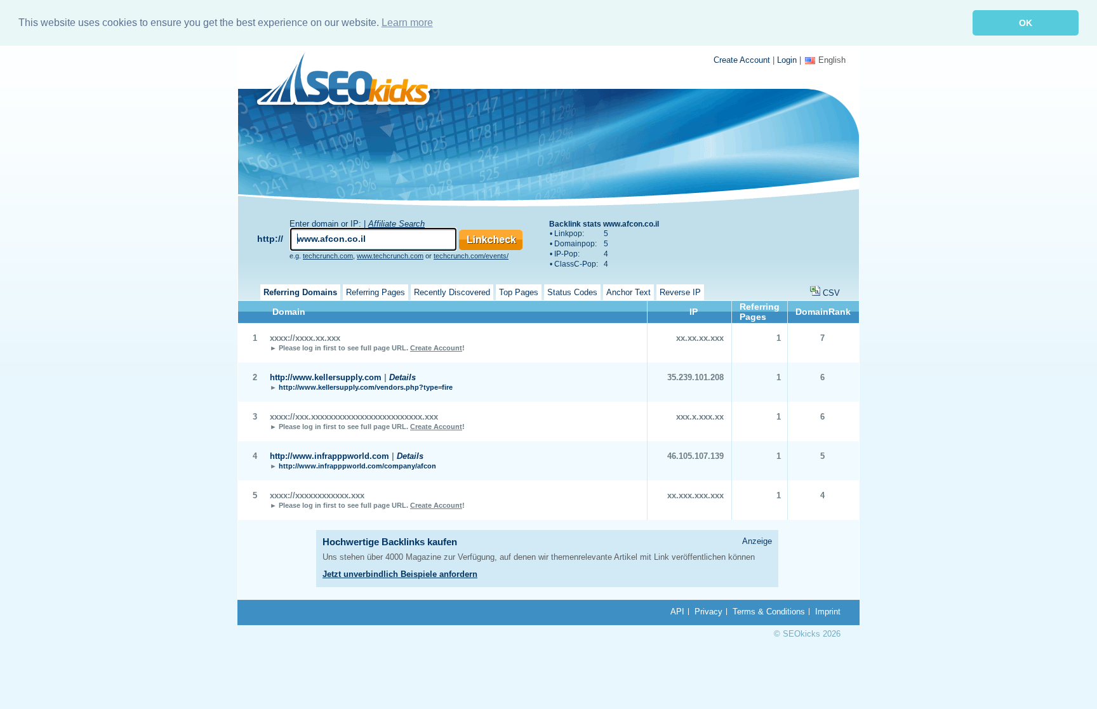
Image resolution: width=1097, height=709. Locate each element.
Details (402, 377)
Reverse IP (680, 292)
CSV (831, 293)
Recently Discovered (452, 292)
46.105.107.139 (695, 456)
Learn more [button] (407, 22)
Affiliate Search (396, 224)
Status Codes (572, 292)
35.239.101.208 (695, 377)
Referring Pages (375, 292)
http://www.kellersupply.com (326, 377)
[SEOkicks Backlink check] (350, 81)
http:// (270, 239)
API (677, 611)
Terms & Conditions (769, 611)
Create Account (742, 60)
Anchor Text (628, 292)
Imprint (828, 611)
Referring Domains (300, 292)
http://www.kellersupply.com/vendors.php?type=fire (366, 387)
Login (787, 60)
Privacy (708, 611)
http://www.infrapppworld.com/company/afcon (357, 466)
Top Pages (518, 292)
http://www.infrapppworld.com (329, 456)
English (832, 60)
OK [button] (1025, 23)
